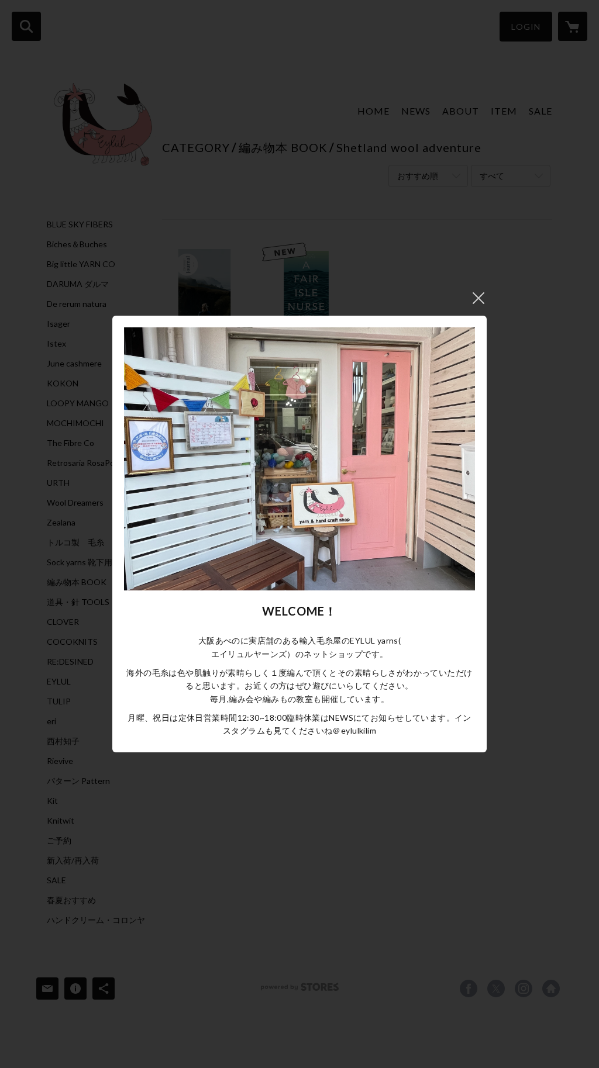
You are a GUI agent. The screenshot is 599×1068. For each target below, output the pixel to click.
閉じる (478, 298)
